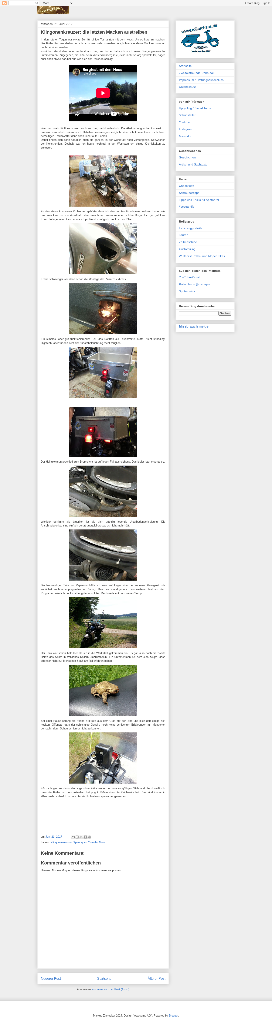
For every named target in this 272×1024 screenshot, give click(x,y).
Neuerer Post (51, 978)
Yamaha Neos (96, 842)
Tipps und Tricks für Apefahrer (199, 199)
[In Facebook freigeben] (85, 837)
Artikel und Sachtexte (193, 164)
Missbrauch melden (195, 326)
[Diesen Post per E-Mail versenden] (73, 837)
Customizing (187, 249)
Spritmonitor (187, 291)
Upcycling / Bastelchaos (195, 108)
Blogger (173, 1015)
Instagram (186, 129)
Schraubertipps (189, 192)
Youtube (184, 122)
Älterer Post (156, 978)
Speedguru (79, 842)
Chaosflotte (186, 185)
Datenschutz (187, 86)
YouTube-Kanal (189, 277)
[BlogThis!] (77, 837)
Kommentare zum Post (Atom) (110, 989)
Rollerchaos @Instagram (195, 284)
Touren (183, 235)
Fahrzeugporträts (190, 228)
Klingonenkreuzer (61, 842)
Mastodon (185, 136)
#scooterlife (186, 206)
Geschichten (187, 157)
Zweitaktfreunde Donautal (196, 73)
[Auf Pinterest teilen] (89, 837)
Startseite (104, 978)
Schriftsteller (187, 115)
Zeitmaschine (188, 242)
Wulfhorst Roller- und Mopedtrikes (202, 256)
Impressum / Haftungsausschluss (201, 80)
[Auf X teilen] (81, 837)
